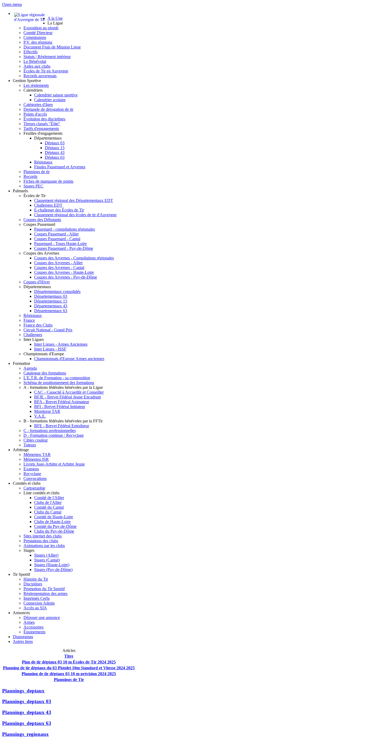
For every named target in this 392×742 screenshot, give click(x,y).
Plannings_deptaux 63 (26, 723)
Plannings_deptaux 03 (26, 701)
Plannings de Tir (69, 679)
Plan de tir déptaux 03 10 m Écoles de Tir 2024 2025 (69, 662)
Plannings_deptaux (23, 691)
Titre (68, 656)
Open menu (12, 4)
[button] (55, 23)
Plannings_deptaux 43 (26, 712)
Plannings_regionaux (25, 734)
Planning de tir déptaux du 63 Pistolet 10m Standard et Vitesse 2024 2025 (69, 668)
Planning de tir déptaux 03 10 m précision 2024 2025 (69, 673)
